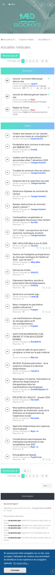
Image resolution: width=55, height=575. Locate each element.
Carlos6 (34, 246)
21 (49, 88)
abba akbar (35, 262)
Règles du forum (21, 107)
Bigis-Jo (34, 431)
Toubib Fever (36, 457)
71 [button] (42, 61)
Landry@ (34, 297)
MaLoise (34, 357)
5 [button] (36, 61)
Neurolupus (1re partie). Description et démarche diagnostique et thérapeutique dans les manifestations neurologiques (31, 383)
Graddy (34, 150)
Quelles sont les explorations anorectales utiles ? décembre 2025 (30, 159)
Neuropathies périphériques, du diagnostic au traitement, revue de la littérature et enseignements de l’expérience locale (31, 411)
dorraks (34, 222)
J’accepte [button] (15, 570)
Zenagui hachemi (38, 163)
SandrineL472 (37, 139)
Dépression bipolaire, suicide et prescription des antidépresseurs (29, 281)
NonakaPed (36, 342)
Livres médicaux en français (34, 86)
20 (45, 88)
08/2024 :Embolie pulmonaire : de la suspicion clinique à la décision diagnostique (30, 366)
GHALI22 (34, 272)
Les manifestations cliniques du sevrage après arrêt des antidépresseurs (27, 321)
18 (37, 88)
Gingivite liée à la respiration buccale (31, 181)
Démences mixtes (21, 270)
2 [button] (26, 61)
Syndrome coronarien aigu (26, 294)
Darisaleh (35, 400)
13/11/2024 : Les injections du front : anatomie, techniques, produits (31, 231)
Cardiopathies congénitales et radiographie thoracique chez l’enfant (31, 218)
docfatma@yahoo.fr (39, 389)
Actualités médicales (16, 47)
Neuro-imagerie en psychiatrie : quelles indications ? (28, 306)
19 (41, 88)
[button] (19, 61)
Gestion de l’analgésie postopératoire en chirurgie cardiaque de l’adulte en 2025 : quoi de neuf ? (31, 257)
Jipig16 (34, 84)
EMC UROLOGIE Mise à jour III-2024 (30, 243)
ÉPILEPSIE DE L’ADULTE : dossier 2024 (31, 397)
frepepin (34, 310)
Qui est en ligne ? (11, 504)
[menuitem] (12, 4)
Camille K (35, 371)
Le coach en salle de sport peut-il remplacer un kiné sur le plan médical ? (31, 352)
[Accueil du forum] (27, 20)
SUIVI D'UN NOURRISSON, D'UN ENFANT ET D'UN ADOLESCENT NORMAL (28, 337)
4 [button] (33, 61)
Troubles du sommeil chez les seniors (31, 170)
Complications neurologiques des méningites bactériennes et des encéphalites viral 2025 (29, 442)
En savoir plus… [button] (21, 563)
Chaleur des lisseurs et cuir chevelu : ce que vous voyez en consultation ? (30, 135)
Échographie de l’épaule (24, 454)
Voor (33, 100)
